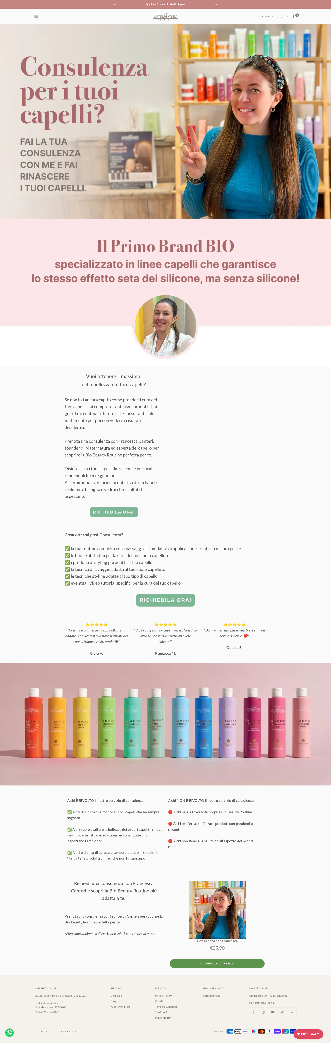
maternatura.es (211, 995)
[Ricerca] (280, 16)
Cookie (159, 1001)
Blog (113, 1001)
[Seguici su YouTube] (273, 1012)
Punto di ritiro (163, 1017)
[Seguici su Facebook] (254, 1012)
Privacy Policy (163, 995)
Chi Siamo (116, 995)
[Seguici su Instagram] (263, 1012)
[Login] (287, 16)
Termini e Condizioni (166, 1006)
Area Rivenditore (121, 1006)
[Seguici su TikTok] (282, 1012)
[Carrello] (295, 16)
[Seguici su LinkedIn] (292, 1012)
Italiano (266, 16)
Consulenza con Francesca (217, 941)
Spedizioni (161, 1012)
